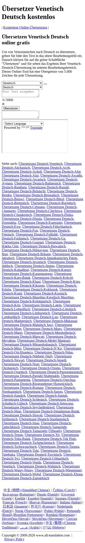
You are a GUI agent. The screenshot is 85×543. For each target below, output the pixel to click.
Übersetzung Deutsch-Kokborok (35, 289)
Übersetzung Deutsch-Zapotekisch (25, 478)
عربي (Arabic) (30, 527)
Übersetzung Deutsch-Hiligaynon (25, 250)
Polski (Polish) (54, 511)
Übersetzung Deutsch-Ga (47, 238)
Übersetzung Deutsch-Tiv (42, 435)
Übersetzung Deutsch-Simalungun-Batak (51, 411)
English (20, 498)
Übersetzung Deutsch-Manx (42, 329)
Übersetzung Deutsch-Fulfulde (37, 234)
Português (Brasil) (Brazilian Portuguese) (41, 513)
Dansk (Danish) (48, 494)
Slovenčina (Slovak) (16, 519)
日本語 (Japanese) (15, 506)
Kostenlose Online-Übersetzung (25, 27)
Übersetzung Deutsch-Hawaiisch (43, 246)
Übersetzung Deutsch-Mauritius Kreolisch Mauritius (38, 297)
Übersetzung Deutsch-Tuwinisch (39, 454)
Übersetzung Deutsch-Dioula (22, 219)
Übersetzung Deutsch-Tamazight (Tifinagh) (31, 431)
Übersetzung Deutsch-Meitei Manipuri (43, 340)
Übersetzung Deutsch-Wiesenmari (58, 470)
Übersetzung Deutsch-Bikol (45, 199)
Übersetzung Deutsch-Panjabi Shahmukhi (30, 376)
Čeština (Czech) (64, 490)
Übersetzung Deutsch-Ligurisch (54, 309)
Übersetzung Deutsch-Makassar (55, 321)
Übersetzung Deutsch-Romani (22, 388)
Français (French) (15, 502)
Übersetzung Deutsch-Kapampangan (27, 274)
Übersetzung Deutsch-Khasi (21, 281)
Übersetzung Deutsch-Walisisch (39, 466)
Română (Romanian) (60, 515)
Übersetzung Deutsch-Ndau (53, 352)
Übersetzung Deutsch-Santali (47, 395)
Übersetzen (10, 108)
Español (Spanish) (40, 498)
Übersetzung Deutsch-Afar (62, 171)
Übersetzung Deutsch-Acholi (22, 171)
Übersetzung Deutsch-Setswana (51, 403)
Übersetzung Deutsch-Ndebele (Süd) (27, 356)
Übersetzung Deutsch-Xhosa (62, 474)
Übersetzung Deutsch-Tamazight (43, 427)
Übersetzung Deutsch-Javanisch (24, 262)
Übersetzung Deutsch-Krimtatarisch (26, 301)
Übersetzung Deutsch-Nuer (20, 364)
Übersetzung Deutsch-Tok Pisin (54, 439)
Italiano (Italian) (71, 502)
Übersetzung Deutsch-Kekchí (52, 277)
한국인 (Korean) (42, 506)
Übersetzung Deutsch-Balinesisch (37, 183)
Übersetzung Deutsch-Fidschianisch (47, 226)
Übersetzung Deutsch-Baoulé (48, 187)
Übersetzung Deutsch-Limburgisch (26, 313)
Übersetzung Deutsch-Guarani (23, 242)
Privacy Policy (14, 539)
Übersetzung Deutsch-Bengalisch (36, 195)
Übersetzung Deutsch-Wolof (21, 474)
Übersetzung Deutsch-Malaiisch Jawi (27, 325)
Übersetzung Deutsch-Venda (21, 462)
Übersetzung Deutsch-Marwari (23, 336)
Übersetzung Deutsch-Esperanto (40, 222)
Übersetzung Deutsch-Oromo (40, 368)
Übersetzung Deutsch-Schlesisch (24, 399)
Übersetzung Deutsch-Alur (20, 175)
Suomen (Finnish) (67, 498)
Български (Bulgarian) (19, 494)
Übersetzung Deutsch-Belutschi (23, 191)
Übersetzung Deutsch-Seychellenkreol (28, 407)
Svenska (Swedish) (30, 523)
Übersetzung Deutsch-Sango (43, 391)
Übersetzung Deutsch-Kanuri (51, 270)
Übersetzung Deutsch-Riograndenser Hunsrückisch (37, 384)
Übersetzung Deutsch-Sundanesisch (44, 419)
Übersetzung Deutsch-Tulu (20, 450)
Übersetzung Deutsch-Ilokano (30, 254)
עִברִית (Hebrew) (54, 527)
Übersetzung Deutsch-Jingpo (34, 266)
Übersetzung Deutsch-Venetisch (41, 163)
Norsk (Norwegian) (28, 511)
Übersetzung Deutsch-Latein (42, 305)
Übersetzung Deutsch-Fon (20, 230)
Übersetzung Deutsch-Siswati (22, 415)
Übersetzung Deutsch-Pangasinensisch (55, 372)
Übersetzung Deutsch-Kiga (61, 281)
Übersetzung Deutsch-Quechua (53, 380)
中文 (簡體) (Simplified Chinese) (27, 490)
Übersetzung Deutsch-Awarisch (24, 179)
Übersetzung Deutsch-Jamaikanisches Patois (46, 258)
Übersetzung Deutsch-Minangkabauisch (29, 344)
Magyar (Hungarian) (43, 502)
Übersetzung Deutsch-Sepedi (46, 360)
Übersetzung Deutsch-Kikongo (23, 285)
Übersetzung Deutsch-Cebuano (23, 207)
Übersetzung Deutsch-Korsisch (45, 293)
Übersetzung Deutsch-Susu (20, 423)
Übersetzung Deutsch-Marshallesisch (49, 332)
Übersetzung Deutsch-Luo (40, 317)
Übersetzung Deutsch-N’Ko (42, 348)
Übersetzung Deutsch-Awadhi (61, 175)
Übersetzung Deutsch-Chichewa (39, 211)
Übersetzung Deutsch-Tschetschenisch (28, 443)
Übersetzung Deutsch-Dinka (53, 215)
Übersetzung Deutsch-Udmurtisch (44, 458)
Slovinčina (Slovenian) (47, 519)
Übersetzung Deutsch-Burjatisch (53, 203)
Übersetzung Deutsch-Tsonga (58, 446)
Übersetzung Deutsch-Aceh (51, 167)
